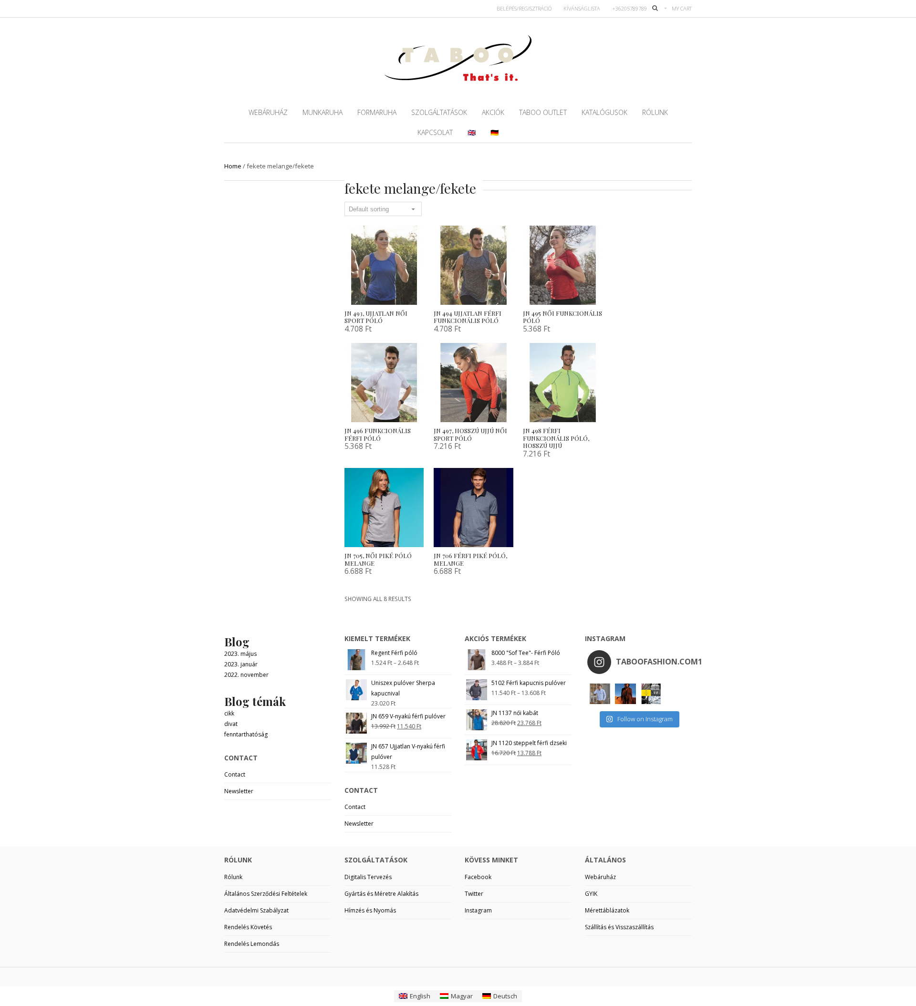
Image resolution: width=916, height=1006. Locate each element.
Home (232, 166)
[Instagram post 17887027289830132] (625, 694)
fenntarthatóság (246, 734)
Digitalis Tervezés (368, 877)
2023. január (241, 664)
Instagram (478, 910)
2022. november (246, 675)
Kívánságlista (581, 8)
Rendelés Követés (248, 927)
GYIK (591, 894)
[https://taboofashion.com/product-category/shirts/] (600, 694)
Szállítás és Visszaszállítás (619, 927)
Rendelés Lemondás (251, 944)
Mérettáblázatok (607, 910)
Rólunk (233, 877)
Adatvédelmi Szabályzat (256, 910)
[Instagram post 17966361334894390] (651, 694)
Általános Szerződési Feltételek (265, 894)
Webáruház (600, 877)
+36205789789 (629, 8)
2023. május (240, 654)
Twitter (474, 894)
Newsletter (238, 791)
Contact (234, 774)
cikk (229, 713)
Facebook (478, 877)
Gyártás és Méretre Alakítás (381, 894)
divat (231, 724)
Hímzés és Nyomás (370, 910)
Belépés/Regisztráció (524, 8)
